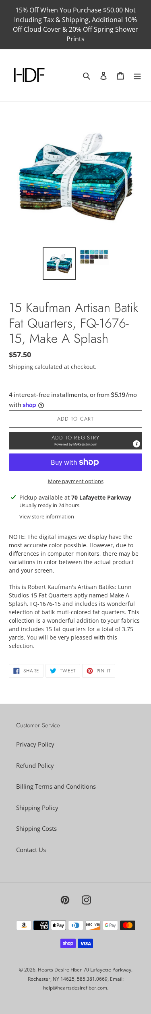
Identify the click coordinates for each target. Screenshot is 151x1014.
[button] (75, 440)
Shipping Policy (37, 808)
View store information (46, 516)
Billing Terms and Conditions (56, 786)
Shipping (21, 366)
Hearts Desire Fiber (60, 969)
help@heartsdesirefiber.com (75, 987)
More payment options (75, 481)
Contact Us (31, 850)
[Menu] (137, 75)
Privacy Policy (35, 744)
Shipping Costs (36, 828)
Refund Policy (35, 765)
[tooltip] (136, 443)
